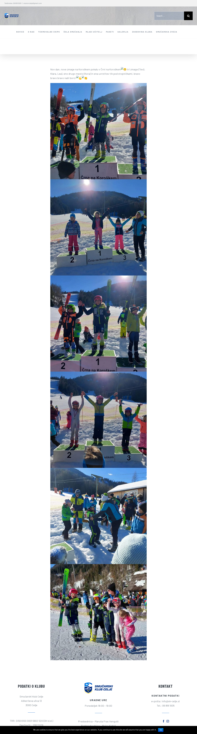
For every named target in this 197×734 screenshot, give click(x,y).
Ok (161, 730)
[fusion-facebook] (163, 721)
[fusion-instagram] (167, 721)
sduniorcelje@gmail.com (32, 3)
